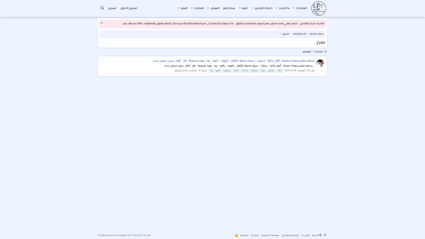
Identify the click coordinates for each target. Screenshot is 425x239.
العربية (315, 235)
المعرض (215, 8)
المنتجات (199, 8)
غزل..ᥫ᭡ (311, 71)
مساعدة (255, 235)
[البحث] (102, 8)
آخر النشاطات (299, 34)
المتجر (184, 8)
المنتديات (301, 8)
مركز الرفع (229, 8)
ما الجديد (284, 8)
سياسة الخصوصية (270, 235)
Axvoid (146, 235)
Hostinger (122, 235)
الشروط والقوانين (290, 235)
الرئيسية (244, 235)
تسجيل (285, 34)
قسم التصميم (181, 71)
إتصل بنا (305, 235)
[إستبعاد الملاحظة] (102, 23)
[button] (294, 8)
